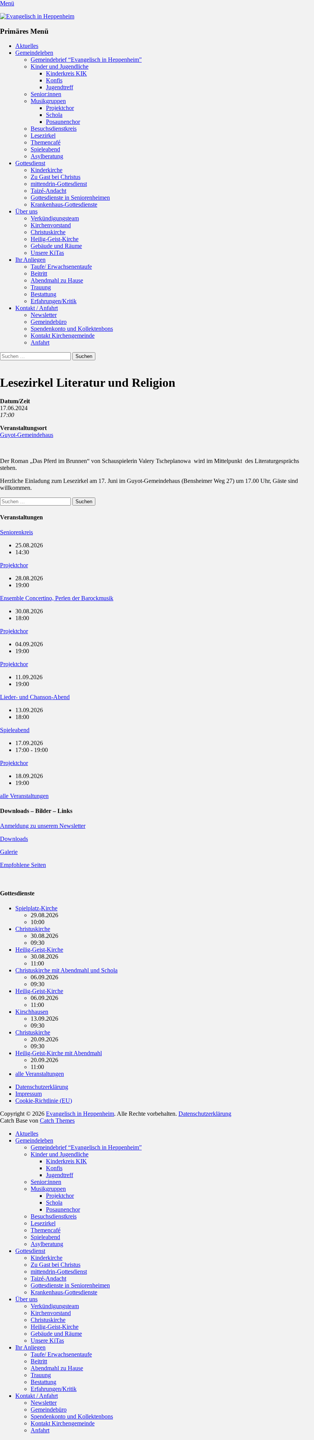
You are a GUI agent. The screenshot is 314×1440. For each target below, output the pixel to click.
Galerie (9, 852)
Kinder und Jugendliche (59, 66)
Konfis (54, 80)
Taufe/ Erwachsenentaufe (61, 266)
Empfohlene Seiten (23, 865)
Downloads (14, 839)
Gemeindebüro (49, 322)
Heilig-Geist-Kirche (54, 239)
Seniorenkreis (16, 532)
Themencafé (46, 142)
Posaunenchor (63, 121)
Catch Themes (57, 1120)
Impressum (28, 1093)
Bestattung (43, 294)
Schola (54, 115)
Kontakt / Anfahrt (36, 308)
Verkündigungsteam (55, 218)
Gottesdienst (30, 163)
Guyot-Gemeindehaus (26, 435)
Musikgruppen (48, 101)
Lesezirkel (43, 135)
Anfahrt (40, 342)
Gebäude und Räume (56, 246)
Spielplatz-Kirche (36, 908)
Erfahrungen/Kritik (54, 301)
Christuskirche (48, 232)
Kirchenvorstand (51, 225)
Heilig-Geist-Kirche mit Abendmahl (58, 1053)
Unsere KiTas (47, 253)
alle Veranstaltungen (24, 796)
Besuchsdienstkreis (54, 128)
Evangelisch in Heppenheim (80, 1113)
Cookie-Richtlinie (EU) (43, 1100)
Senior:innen (46, 94)
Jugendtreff (59, 87)
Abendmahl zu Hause (57, 280)
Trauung (41, 287)
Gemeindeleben (34, 52)
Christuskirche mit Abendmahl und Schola (66, 970)
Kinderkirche (46, 170)
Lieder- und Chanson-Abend (35, 697)
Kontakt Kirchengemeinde (63, 335)
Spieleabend (45, 149)
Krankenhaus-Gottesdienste (64, 204)
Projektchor (60, 108)
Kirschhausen (31, 1011)
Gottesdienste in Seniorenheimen (70, 197)
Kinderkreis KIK (66, 73)
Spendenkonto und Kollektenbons (72, 328)
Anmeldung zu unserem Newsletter (42, 826)
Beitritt (39, 273)
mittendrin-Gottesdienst (59, 184)
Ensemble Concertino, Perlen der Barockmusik (56, 598)
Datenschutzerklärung (41, 1087)
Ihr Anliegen (30, 259)
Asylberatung (47, 156)
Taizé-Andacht (48, 190)
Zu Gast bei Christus (55, 177)
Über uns (26, 211)
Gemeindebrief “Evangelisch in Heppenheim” (86, 59)
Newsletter (44, 315)
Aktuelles (26, 46)
